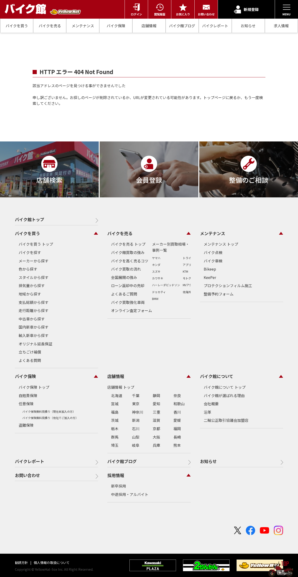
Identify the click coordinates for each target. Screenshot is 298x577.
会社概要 (211, 403)
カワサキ (157, 278)
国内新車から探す (33, 327)
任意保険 (26, 403)
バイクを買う (17, 25)
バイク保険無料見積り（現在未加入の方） (48, 411)
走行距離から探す (33, 310)
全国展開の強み (124, 277)
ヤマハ (156, 258)
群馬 (115, 437)
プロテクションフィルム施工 (228, 285)
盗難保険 (26, 425)
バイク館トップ (29, 219)
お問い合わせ (27, 475)
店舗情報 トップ (120, 387)
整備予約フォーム (219, 294)
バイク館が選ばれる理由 (224, 395)
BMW (155, 299)
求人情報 (281, 25)
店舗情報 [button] (115, 376)
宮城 (115, 403)
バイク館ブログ (182, 25)
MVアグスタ (190, 285)
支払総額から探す (33, 302)
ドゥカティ (159, 292)
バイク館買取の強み (128, 252)
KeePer (210, 277)
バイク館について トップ (225, 387)
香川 (177, 412)
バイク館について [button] (216, 376)
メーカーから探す (33, 261)
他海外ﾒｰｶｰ (190, 292)
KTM (185, 271)
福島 (115, 412)
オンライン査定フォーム (131, 310)
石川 (135, 428)
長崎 (177, 437)
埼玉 (115, 445)
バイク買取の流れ (126, 269)
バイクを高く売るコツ (129, 261)
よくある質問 (30, 360)
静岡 (156, 395)
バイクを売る (50, 25)
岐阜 (135, 445)
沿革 (207, 412)
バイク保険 (116, 25)
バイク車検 (213, 261)
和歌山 (179, 403)
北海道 (116, 395)
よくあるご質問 (124, 294)
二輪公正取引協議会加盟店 (226, 420)
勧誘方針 (22, 562)
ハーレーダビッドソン (166, 285)
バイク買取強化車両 (128, 302)
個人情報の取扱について (51, 562)
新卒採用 (118, 486)
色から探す (28, 269)
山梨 (135, 437)
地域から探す (30, 294)
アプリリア (190, 265)
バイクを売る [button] (119, 233)
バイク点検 (213, 252)
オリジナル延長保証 (35, 344)
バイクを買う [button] (27, 233)
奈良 (177, 395)
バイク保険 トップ (34, 387)
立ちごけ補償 (30, 352)
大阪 (156, 437)
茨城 (115, 420)
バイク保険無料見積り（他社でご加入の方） (50, 418)
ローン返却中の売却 (127, 285)
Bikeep (210, 269)
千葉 (135, 395)
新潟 (135, 420)
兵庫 (156, 445)
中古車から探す (32, 319)
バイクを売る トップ (128, 244)
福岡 (177, 428)
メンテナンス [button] (212, 233)
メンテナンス (83, 25)
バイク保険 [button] (25, 376)
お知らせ (248, 25)
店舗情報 (149, 25)
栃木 (115, 428)
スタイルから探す (33, 277)
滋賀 (156, 420)
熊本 (177, 445)
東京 (135, 403)
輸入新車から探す (33, 335)
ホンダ (156, 265)
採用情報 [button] (115, 475)
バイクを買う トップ (36, 244)
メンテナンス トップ (221, 244)
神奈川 (137, 412)
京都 (156, 428)
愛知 (156, 403)
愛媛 (177, 420)
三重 (156, 412)
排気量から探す (32, 285)
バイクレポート (215, 25)
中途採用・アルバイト (129, 494)
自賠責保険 (28, 395)
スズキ (156, 271)
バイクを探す (30, 252)
